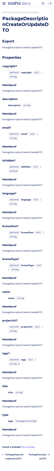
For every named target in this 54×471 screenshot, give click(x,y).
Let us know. (28, 446)
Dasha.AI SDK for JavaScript (18, 12)
